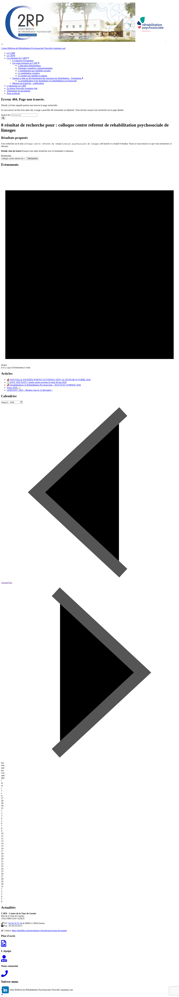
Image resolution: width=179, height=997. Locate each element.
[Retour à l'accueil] (165, 41)
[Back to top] (2, 994)
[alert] (89, 269)
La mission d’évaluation (22, 60)
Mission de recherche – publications (28, 83)
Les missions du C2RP (17, 58)
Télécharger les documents (18, 91)
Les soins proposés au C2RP (25, 63)
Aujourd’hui (6, 582)
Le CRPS (11, 55)
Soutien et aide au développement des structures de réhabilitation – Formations (47, 78)
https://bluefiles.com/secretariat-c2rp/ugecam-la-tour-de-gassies (39, 930)
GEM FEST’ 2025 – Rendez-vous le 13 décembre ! (29, 390)
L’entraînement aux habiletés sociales (34, 70)
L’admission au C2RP (16, 86)
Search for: (6, 115)
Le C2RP (11, 53)
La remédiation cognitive (29, 73)
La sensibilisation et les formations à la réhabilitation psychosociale (47, 81)
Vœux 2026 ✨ (14, 387)
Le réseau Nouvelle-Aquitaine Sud (22, 88)
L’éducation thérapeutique (29, 65)
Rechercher (6, 156)
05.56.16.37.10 (15, 923)
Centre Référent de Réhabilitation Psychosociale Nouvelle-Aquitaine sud (33, 48)
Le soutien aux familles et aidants (32, 76)
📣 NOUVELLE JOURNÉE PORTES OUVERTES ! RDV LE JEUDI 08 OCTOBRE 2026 (49, 379)
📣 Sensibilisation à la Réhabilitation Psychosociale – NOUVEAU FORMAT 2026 (44, 385)
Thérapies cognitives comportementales (35, 68)
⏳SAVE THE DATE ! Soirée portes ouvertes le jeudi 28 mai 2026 (37, 382)
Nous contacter (13, 93)
